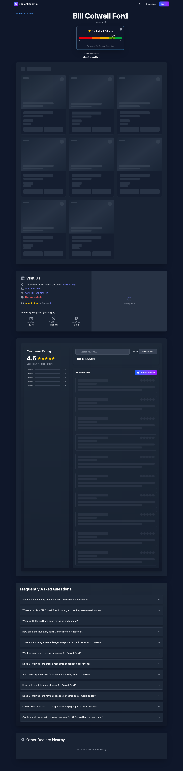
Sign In (164, 4)
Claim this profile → (91, 57)
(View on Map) (69, 284)
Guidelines (151, 4)
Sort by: (135, 352)
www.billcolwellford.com (37, 293)
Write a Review (148, 372)
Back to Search (26, 13)
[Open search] (140, 3)
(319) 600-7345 (32, 288)
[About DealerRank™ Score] (121, 29)
